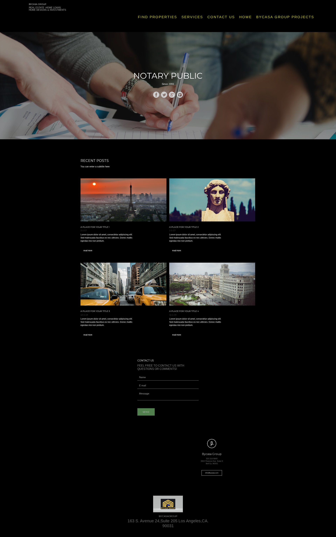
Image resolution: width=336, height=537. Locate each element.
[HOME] (245, 28)
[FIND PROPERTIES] (157, 28)
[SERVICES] (192, 28)
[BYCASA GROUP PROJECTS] (285, 28)
